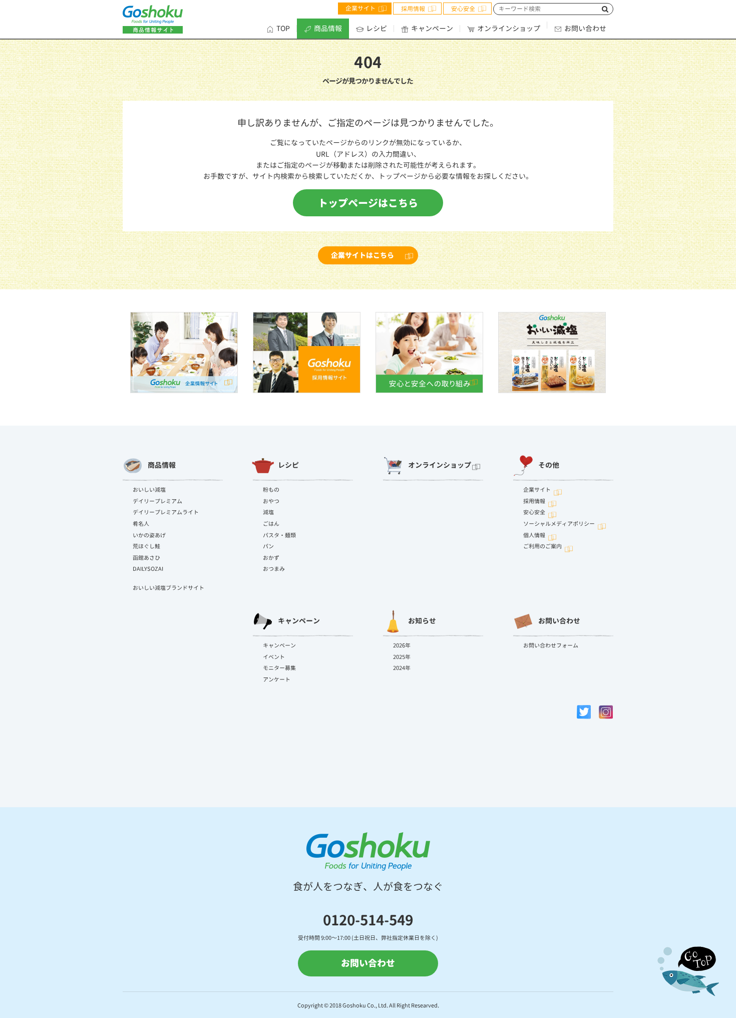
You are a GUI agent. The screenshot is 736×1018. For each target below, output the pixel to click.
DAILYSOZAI (148, 569)
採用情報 (413, 9)
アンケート (276, 679)
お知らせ (422, 620)
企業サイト (360, 8)
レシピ (376, 28)
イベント (274, 657)
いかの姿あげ (149, 535)
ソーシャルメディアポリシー (559, 524)
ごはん (271, 524)
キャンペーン (432, 28)
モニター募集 (279, 668)
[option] (184, 352)
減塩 (268, 512)
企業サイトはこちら (362, 255)
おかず (271, 558)
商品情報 (328, 28)
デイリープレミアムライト (166, 512)
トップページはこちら (368, 203)
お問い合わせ (585, 28)
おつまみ (274, 569)
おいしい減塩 (149, 490)
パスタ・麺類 (279, 535)
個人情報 (534, 535)
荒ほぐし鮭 (146, 546)
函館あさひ (146, 558)
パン (268, 546)
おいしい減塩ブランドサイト (168, 588)
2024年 (402, 668)
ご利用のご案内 (542, 546)
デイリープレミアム (157, 501)
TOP (283, 28)
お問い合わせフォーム (550, 645)
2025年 (402, 657)
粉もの (271, 490)
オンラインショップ (508, 28)
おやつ (271, 501)
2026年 (402, 645)
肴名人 (141, 524)
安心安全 (463, 9)
